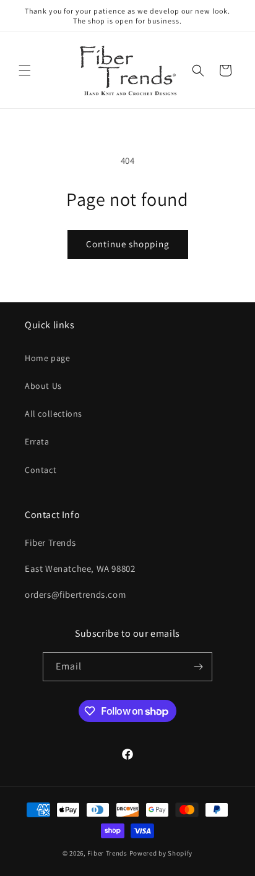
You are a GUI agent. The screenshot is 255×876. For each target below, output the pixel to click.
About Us (43, 385)
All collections (53, 413)
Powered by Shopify (161, 853)
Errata (37, 441)
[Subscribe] (198, 666)
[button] (24, 70)
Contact (40, 469)
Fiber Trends (107, 853)
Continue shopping (128, 244)
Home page (47, 358)
